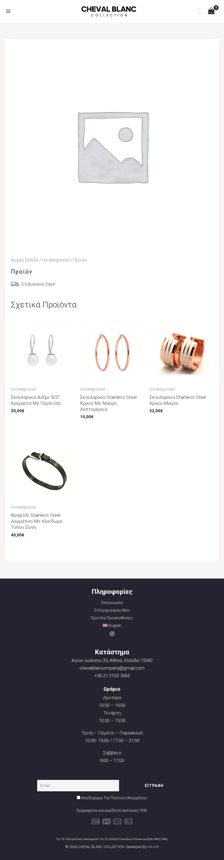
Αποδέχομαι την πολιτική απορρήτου (114, 798)
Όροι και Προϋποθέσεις (112, 618)
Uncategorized (56, 260)
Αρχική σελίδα (24, 260)
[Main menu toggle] (8, 11)
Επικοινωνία (112, 602)
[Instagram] (112, 633)
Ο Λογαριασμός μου (112, 610)
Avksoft (153, 847)
